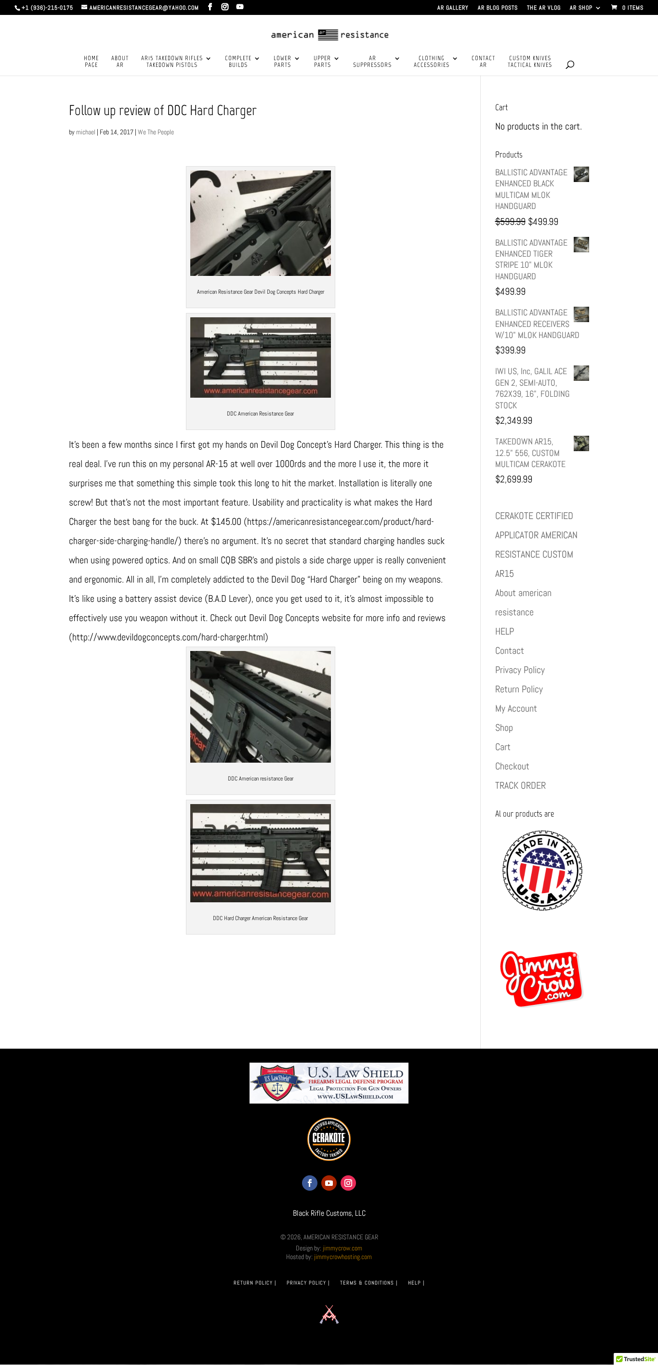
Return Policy (519, 689)
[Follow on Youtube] (329, 1183)
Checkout (512, 766)
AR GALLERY (453, 8)
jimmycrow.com (342, 1248)
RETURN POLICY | (255, 1282)
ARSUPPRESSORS (372, 61)
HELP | (416, 1282)
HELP (504, 631)
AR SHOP (581, 8)
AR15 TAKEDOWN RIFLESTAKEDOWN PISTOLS (172, 61)
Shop (504, 727)
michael (85, 132)
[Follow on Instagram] (348, 1183)
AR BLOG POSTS (498, 8)
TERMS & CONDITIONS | (368, 1282)
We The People (156, 132)
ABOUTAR (120, 61)
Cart (503, 747)
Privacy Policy (520, 669)
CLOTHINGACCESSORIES (431, 61)
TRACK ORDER (520, 785)
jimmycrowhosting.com (343, 1256)
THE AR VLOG (544, 8)
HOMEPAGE (91, 61)
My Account (516, 708)
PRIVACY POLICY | (308, 1282)
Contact (509, 650)
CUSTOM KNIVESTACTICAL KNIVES (530, 61)
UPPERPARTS (322, 61)
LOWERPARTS (282, 61)
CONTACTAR (483, 61)
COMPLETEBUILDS (238, 61)
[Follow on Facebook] (309, 1183)
